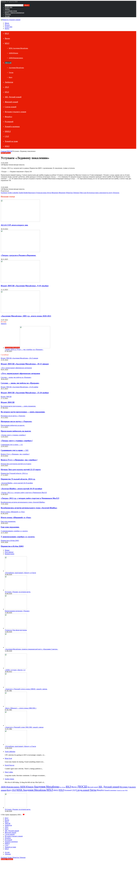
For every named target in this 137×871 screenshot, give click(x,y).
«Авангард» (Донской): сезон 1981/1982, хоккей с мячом (24, 727)
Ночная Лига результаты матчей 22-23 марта (21, 469)
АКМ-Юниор (13, 53)
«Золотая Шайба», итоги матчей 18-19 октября (21, 489)
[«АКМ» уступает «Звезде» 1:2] (16, 668)
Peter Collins (9, 772)
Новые (7, 550)
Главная (3, 151)
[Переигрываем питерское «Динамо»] (16, 609)
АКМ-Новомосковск (16, 58)
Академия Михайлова (16, 68)
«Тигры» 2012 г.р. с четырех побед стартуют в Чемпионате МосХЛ (30, 498)
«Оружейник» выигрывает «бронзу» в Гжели (20, 573)
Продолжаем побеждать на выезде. (16, 431)
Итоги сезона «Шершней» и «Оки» (16, 517)
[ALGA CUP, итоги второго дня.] (20, 221)
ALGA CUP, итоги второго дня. (14, 225)
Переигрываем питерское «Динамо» (17, 611)
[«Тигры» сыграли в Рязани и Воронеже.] (20, 251)
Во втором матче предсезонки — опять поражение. (23, 412)
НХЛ (7, 92)
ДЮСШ (8, 63)
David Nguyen (9, 765)
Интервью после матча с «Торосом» (16, 421)
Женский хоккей (11, 102)
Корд (10, 77)
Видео (7, 38)
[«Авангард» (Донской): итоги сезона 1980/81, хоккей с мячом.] (16, 687)
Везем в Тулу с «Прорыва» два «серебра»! (19, 460)
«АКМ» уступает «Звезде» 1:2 (15, 670)
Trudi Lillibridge (10, 751)
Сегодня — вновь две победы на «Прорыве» (20, 383)
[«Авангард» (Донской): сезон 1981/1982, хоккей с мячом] (16, 725)
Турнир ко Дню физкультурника (16, 630)
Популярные (9, 552)
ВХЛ (7, 33)
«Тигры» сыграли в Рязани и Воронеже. (18, 255)
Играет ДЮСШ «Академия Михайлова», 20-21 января (25, 364)
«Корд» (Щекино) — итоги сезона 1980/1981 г (21, 708)
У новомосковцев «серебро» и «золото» (18, 537)
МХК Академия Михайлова (18, 48)
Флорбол (8, 117)
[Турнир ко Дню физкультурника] (16, 628)
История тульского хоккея (15, 112)
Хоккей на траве (11, 141)
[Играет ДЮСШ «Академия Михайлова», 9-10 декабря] (20, 282)
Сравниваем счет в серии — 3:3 (15, 450)
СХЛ (7, 136)
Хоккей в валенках (12, 126)
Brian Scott (8, 758)
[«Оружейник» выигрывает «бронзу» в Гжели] (16, 571)
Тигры (11, 72)
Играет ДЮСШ (7, 402)
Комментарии (9, 554)
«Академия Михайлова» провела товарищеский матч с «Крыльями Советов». (31, 649)
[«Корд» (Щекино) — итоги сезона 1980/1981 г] (16, 706)
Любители (9, 82)
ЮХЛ (7, 146)
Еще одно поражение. (10, 527)
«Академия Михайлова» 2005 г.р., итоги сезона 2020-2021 (26, 316)
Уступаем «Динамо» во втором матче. (18, 592)
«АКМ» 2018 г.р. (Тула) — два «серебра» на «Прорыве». (24, 349)
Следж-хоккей (10, 107)
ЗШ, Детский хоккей (13, 97)
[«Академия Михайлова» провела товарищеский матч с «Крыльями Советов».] (16, 647)
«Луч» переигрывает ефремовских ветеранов (20, 373)
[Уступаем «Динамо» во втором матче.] (16, 590)
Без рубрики (62, 787)
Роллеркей (9, 122)
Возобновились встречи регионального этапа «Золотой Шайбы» (29, 508)
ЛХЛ (7, 87)
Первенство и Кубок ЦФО (12, 546)
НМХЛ (8, 131)
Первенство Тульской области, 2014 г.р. (18, 479)
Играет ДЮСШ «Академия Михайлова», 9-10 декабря (24, 286)
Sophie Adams (9, 779)
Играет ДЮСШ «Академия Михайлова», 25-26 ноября (25, 393)
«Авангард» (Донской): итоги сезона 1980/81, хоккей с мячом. (26, 689)
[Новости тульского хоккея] (10, 20)
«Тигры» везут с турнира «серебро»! (17, 441)
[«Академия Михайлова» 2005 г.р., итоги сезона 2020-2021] (20, 312)
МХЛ (7, 43)
